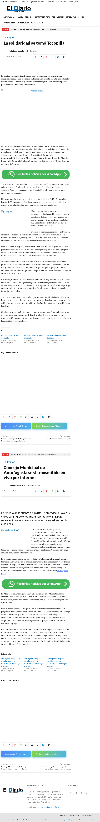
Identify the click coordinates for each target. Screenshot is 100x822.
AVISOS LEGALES (37, 23)
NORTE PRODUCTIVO (42, 17)
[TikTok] (81, 793)
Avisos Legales (73, 2)
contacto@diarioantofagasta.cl (50, 807)
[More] (63, 56)
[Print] (37, 416)
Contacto (51, 2)
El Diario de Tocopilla (16, 51)
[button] (96, 2)
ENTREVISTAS (71, 17)
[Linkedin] (57, 56)
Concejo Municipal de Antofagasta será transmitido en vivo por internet (16, 440)
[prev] (64, 29)
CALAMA (20, 17)
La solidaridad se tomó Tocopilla (58, 439)
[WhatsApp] (52, 56)
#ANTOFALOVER (23, 23)
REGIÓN (28, 17)
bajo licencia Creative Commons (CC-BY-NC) (57, 820)
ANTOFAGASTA (9, 17)
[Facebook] (35, 56)
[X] (41, 56)
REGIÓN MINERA (58, 17)
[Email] (31, 416)
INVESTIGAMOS (9, 23)
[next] (68, 29)
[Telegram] (42, 416)
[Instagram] (76, 793)
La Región (9, 37)
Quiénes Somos (61, 2)
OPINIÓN (81, 17)
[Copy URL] (48, 416)
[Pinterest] (46, 56)
